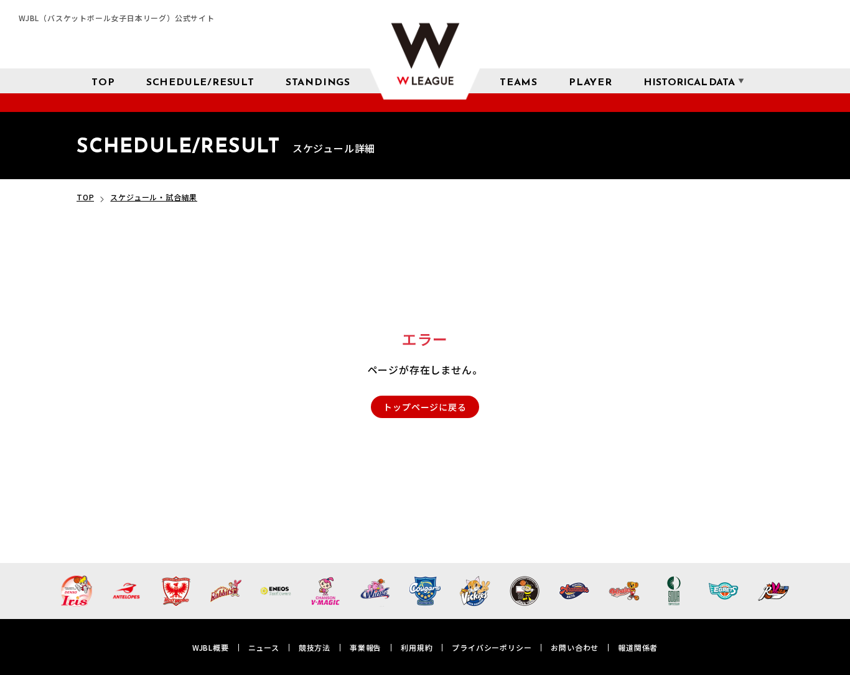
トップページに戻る (424, 407)
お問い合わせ (575, 647)
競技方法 (314, 647)
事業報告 (365, 647)
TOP (85, 197)
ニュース (263, 647)
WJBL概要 (210, 647)
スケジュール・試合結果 (153, 197)
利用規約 (416, 647)
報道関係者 (638, 647)
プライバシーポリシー (491, 647)
